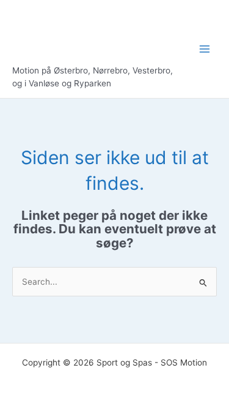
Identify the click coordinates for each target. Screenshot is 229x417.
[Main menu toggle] (204, 49)
